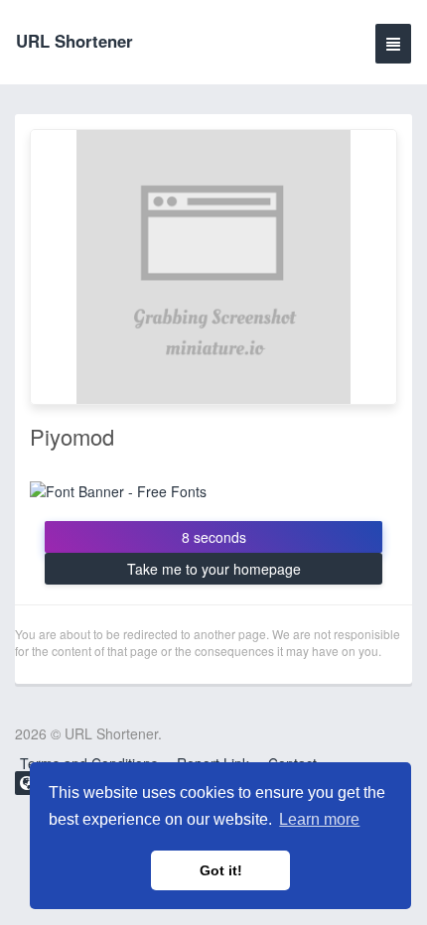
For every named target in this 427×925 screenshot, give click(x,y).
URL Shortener (74, 41)
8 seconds (214, 537)
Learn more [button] (319, 819)
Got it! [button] (221, 870)
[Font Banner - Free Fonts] (118, 488)
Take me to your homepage (214, 569)
